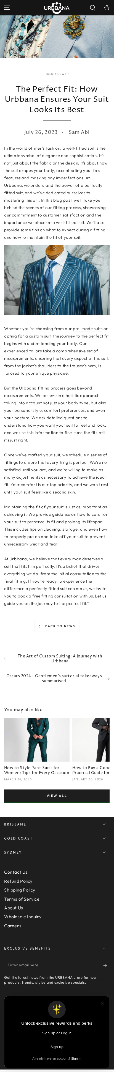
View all (57, 796)
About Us (13, 908)
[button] (92, 7)
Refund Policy (18, 881)
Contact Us (16, 872)
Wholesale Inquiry (22, 916)
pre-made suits (87, 328)
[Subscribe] (106, 965)
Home (49, 74)
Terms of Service (22, 899)
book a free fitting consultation (48, 596)
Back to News (60, 626)
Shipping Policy (19, 890)
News (62, 74)
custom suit (40, 336)
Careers (12, 925)
